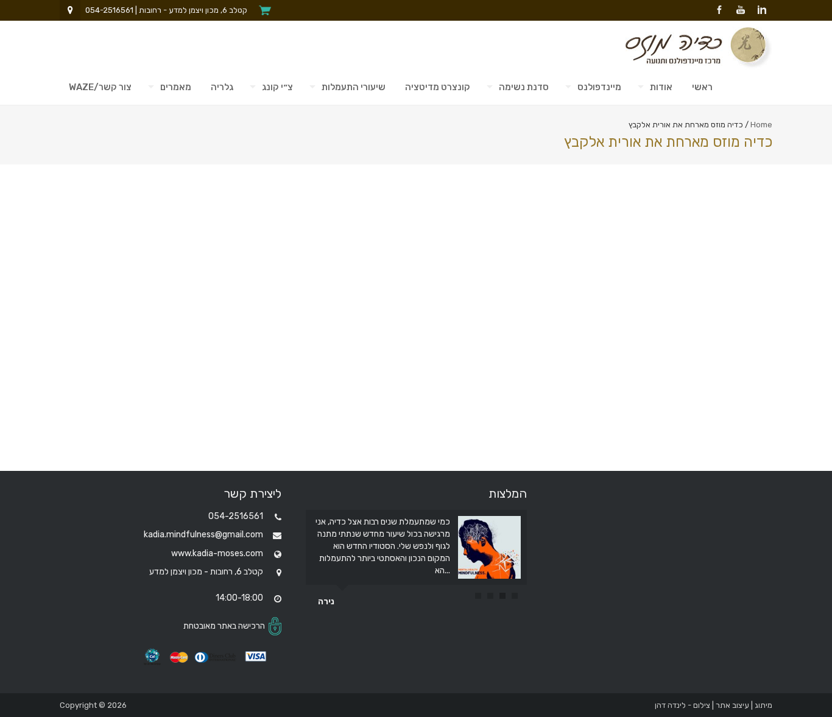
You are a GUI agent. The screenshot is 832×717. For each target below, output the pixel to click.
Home (761, 124)
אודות (661, 87)
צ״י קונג (277, 87)
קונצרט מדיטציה (437, 87)
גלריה (222, 87)
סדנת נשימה (524, 87)
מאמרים (175, 87)
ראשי (702, 87)
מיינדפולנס (599, 87)
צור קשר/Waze (100, 87)
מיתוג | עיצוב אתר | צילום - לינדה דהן (713, 705)
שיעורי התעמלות (354, 87)
